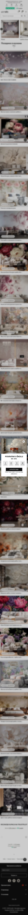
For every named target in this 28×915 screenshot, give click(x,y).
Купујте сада (14, 469)
